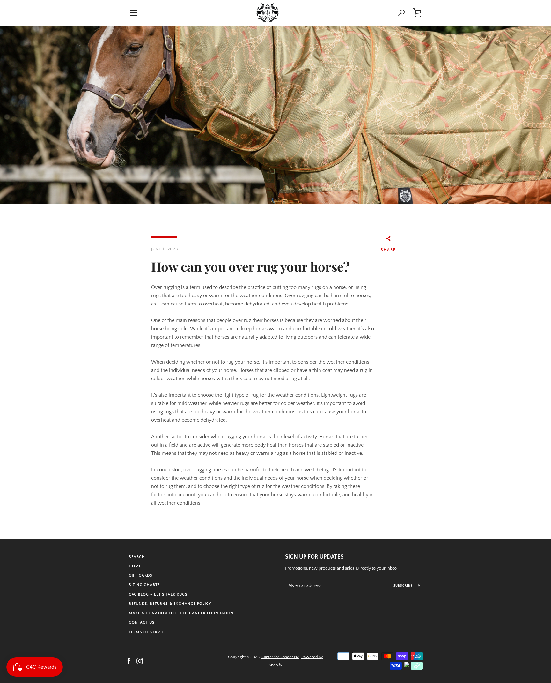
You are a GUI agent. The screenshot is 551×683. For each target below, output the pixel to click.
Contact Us (142, 622)
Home (135, 566)
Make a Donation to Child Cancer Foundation (181, 613)
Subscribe (403, 586)
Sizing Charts (144, 585)
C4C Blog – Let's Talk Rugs (158, 594)
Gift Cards (140, 576)
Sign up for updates (314, 557)
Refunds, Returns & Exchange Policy (170, 604)
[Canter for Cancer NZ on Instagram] (139, 661)
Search (137, 557)
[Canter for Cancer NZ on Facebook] (129, 661)
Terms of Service (148, 632)
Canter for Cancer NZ (280, 657)
